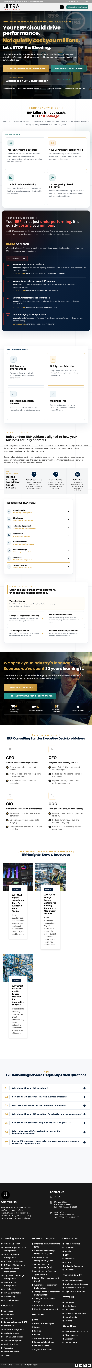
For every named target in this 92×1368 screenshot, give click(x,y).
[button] (46, 1088)
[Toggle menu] (61, 7)
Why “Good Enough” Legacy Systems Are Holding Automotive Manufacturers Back (50, 904)
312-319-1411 (73, 1)
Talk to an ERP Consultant (69, 68)
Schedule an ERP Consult (20, 687)
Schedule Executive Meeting (77, 7)
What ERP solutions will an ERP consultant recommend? (39, 1105)
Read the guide (63, 79)
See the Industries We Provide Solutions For (30, 696)
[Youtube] (89, 1365)
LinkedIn (85, 1)
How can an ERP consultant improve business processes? (39, 1097)
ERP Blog (16, 890)
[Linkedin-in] (80, 1365)
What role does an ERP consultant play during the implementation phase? (36, 1132)
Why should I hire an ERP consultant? (30, 1088)
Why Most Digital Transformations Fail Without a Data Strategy (18, 903)
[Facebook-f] (76, 1365)
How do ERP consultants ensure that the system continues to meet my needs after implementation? (46, 1142)
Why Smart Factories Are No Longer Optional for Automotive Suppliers (18, 995)
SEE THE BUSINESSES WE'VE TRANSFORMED (25, 68)
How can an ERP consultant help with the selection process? (41, 1123)
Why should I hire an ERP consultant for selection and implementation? (47, 1114)
